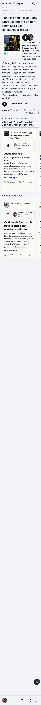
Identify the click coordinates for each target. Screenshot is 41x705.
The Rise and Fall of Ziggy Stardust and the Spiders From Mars (15, 10)
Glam (21, 8)
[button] (37, 3)
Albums (15, 8)
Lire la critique (10, 178)
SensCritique (6, 8)
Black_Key (22, 143)
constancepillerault (31, 56)
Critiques (33, 10)
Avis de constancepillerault (11, 13)
